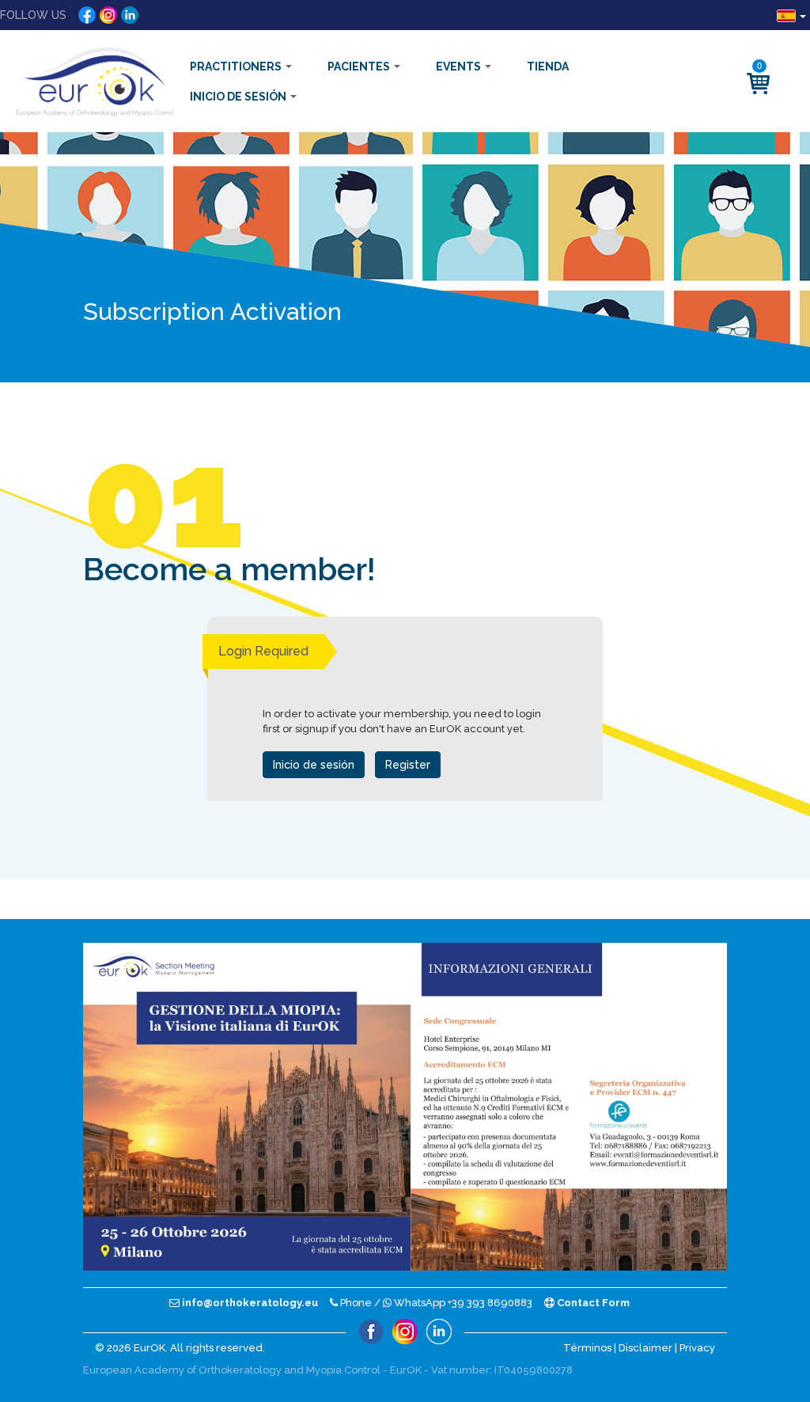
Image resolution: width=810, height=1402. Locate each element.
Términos (587, 1348)
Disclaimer (645, 1348)
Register (407, 764)
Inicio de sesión (239, 96)
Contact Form (592, 1303)
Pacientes (359, 66)
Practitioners (237, 66)
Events (459, 66)
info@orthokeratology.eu (249, 1303)
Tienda (548, 66)
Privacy (697, 1348)
